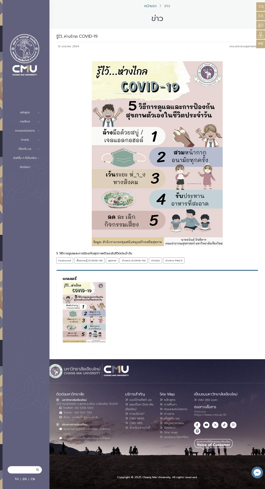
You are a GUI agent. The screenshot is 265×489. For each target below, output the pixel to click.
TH (17, 479)
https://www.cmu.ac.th (210, 414)
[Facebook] (197, 425)
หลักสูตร (169, 400)
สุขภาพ (112, 260)
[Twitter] (215, 425)
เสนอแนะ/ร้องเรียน (176, 437)
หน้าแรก (150, 6)
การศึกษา (170, 404)
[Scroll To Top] (258, 484)
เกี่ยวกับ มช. (171, 418)
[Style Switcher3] (260, 6)
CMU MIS (135, 423)
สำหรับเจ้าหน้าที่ (139, 427)
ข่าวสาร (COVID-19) (133, 260)
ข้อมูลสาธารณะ (173, 423)
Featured (64, 260)
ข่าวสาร (168, 414)
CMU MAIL (136, 418)
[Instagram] (233, 425)
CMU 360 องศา (207, 400)
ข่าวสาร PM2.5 (173, 260)
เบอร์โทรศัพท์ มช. (140, 400)
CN (33, 479)
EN (25, 479)
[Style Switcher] (260, 16)
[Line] (197, 431)
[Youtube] (206, 425)
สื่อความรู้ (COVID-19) (89, 260)
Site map (170, 432)
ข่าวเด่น (155, 260)
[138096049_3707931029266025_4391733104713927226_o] (84, 312)
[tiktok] (224, 425)
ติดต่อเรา (25, 167)
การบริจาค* (136, 414)
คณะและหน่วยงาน (175, 409)
